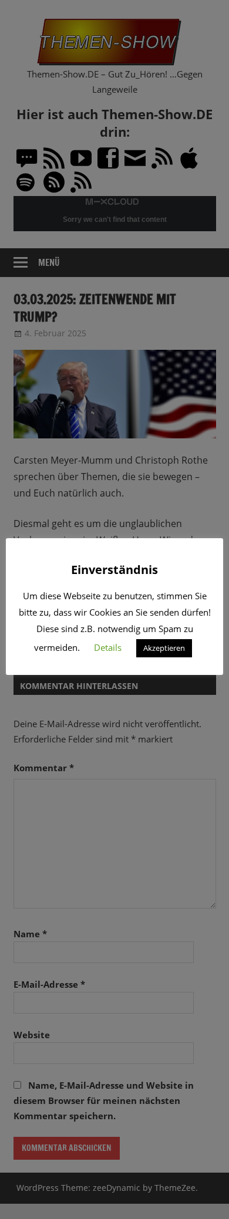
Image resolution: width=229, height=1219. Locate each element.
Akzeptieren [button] (164, 648)
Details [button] (108, 647)
